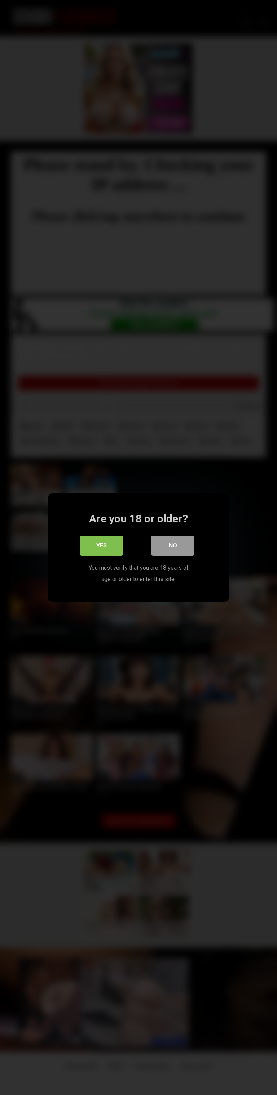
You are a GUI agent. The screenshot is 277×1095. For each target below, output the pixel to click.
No (173, 545)
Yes (101, 545)
